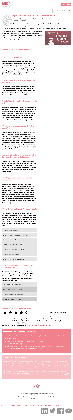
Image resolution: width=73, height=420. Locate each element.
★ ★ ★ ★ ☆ (16, 312)
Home (3, 405)
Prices (19, 405)
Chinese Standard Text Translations (14, 249)
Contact (56, 405)
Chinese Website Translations (12, 254)
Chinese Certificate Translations (13, 240)
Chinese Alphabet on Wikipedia (13, 299)
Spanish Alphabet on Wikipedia (12, 289)
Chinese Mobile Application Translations (15, 235)
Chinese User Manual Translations (13, 259)
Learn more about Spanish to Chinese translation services (24, 348)
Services (39, 405)
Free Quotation (66, 4)
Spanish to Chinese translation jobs (24, 373)
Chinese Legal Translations (11, 230)
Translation (11, 405)
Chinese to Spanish (11, 134)
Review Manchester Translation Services (38, 325)
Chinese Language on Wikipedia (13, 294)
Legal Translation (29, 405)
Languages (48, 405)
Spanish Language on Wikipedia (13, 284)
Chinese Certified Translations (12, 244)
